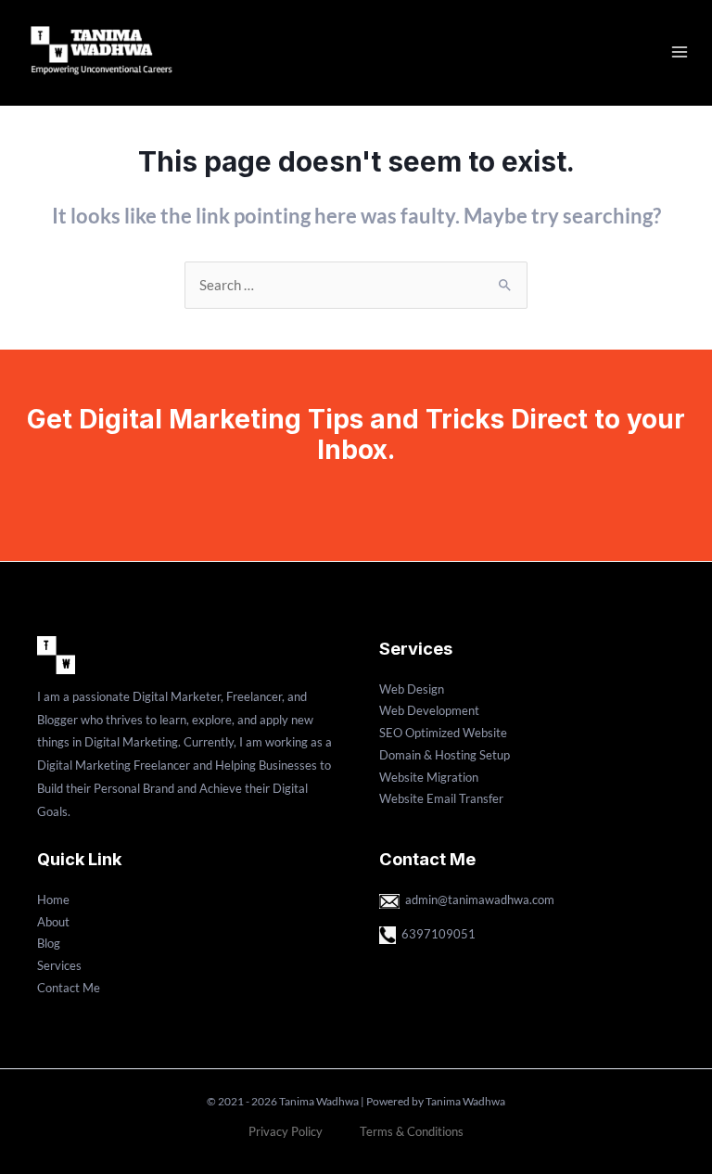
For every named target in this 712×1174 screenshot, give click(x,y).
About (53, 921)
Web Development (429, 710)
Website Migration (428, 777)
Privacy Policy (285, 1131)
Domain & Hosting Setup (444, 754)
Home (53, 899)
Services (59, 965)
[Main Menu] (679, 52)
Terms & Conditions (412, 1131)
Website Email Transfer (441, 798)
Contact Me (68, 987)
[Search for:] (356, 285)
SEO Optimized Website (443, 732)
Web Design (411, 689)
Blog (48, 943)
